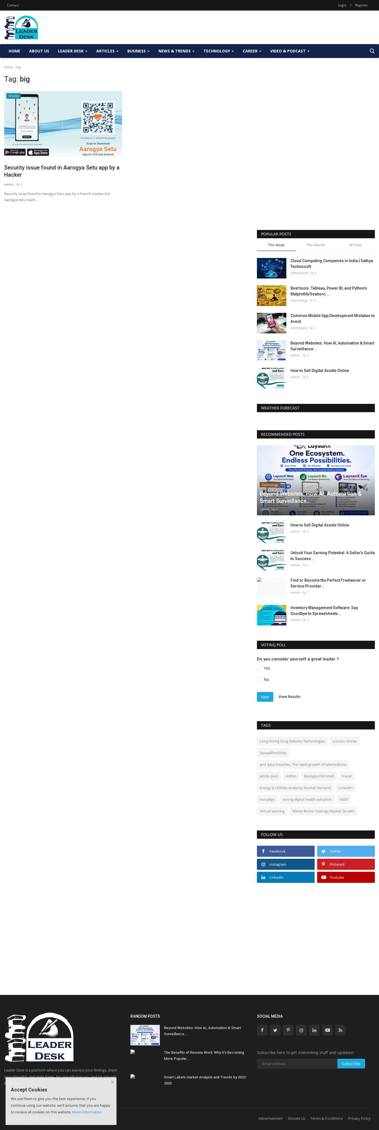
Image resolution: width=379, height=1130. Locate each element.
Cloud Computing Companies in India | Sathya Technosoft (331, 264)
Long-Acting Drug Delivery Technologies (292, 741)
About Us (39, 51)
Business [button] (137, 51)
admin (9, 184)
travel (347, 776)
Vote (265, 697)
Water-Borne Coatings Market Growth (323, 811)
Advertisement (270, 1118)
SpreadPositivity (273, 752)
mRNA (291, 776)
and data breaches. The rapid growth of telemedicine (303, 764)
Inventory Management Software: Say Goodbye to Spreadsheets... (324, 610)
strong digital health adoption (307, 799)
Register (361, 5)
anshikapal (298, 328)
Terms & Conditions (326, 1118)
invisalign (267, 799)
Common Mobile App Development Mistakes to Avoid (332, 318)
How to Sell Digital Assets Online (319, 370)
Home (14, 51)
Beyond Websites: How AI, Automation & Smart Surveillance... (332, 346)
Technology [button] (217, 51)
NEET (344, 799)
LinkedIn (345, 787)
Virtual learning (272, 811)
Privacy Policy (359, 1118)
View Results (289, 696)
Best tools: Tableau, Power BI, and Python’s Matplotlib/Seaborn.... (328, 291)
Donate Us (296, 1118)
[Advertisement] (274, 27)
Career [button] (251, 51)
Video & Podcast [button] (288, 51)
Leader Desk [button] (71, 51)
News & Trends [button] (175, 51)
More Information (87, 1111)
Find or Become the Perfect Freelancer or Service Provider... (328, 583)
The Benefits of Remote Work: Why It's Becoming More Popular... (204, 1055)
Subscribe (351, 1063)
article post (269, 776)
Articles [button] (106, 51)
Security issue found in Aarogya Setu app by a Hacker (62, 171)
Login (342, 5)
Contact (13, 5)
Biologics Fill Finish (319, 776)
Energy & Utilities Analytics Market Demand (295, 787)
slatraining (298, 300)
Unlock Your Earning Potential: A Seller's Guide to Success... (332, 556)
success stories (345, 741)
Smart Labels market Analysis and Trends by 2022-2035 (205, 1080)
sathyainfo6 (299, 273)
